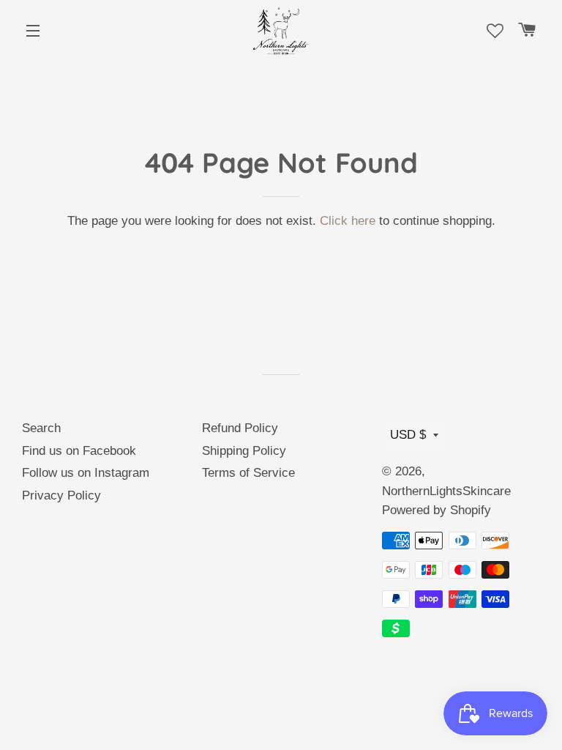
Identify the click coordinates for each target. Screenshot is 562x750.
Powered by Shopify (436, 510)
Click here (347, 221)
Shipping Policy (244, 451)
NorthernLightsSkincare (446, 491)
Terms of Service (248, 473)
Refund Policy (240, 428)
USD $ (408, 435)
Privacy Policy (61, 495)
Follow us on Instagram (85, 473)
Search (41, 428)
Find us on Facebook (79, 451)
